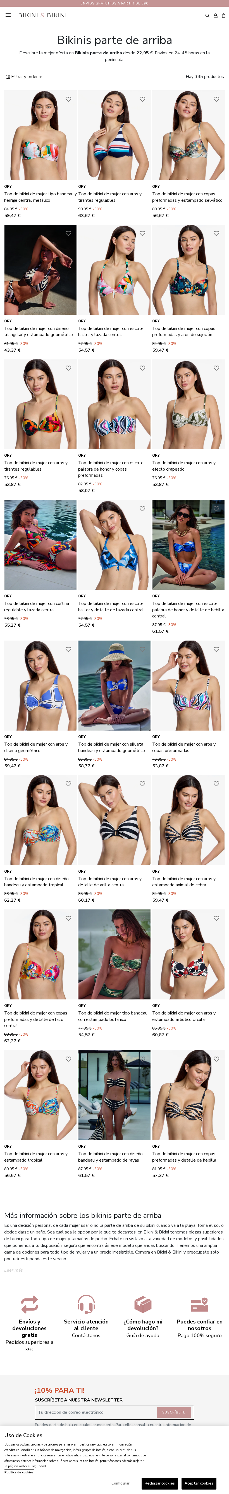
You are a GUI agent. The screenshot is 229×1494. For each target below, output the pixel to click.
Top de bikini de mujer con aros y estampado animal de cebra (184, 882)
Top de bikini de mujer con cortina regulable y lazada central (36, 606)
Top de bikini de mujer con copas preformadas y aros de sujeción (183, 331)
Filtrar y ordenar (26, 77)
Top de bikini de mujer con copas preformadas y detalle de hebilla (184, 1157)
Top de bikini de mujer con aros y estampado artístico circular (184, 1016)
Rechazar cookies (160, 1483)
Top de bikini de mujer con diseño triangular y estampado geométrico (38, 331)
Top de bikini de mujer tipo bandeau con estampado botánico (112, 1016)
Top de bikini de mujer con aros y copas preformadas (184, 747)
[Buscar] (207, 15)
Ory (8, 186)
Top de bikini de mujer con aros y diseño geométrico (36, 747)
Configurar (120, 1483)
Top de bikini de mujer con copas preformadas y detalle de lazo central (35, 1019)
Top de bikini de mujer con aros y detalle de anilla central (110, 882)
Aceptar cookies (199, 1483)
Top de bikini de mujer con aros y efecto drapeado (184, 466)
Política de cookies (19, 1472)
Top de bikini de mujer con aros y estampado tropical (36, 1157)
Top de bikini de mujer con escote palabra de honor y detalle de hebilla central (188, 609)
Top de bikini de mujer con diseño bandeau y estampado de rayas (110, 1157)
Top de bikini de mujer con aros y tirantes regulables (110, 197)
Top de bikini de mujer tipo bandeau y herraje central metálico (40, 197)
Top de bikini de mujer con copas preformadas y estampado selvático (187, 197)
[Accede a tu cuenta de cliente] (215, 15)
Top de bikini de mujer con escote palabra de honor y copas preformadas (111, 469)
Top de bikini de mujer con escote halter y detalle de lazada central (111, 606)
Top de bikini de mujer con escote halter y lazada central (111, 331)
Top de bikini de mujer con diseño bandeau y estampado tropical (36, 882)
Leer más (13, 1270)
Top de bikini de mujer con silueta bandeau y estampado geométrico (111, 747)
